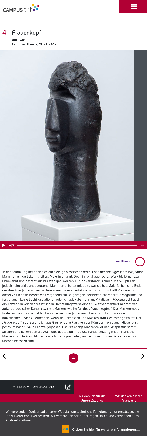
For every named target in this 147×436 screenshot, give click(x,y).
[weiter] (142, 356)
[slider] (77, 245)
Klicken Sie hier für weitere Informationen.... (106, 429)
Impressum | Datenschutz (32, 387)
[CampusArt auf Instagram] (66, 387)
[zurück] (5, 356)
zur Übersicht (125, 261)
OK (65, 429)
